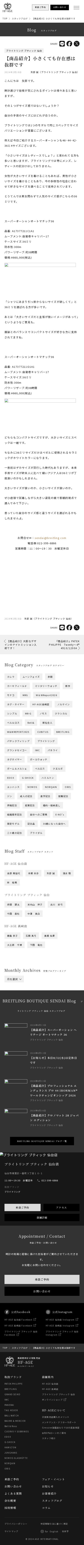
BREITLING (63, 731)
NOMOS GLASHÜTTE (16, 1457)
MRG (25, 695)
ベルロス (40, 768)
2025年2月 (13, 1001)
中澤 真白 (34, 913)
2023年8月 (13, 1017)
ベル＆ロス (13, 722)
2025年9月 (57, 993)
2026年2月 (13, 990)
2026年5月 (13, 988)
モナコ (11, 695)
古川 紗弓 (56, 904)
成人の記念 (26, 796)
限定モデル (13, 823)
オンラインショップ (52, 1399)
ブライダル (36, 832)
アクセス (61, 1207)
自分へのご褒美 (38, 814)
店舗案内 (48, 1377)
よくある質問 (13, 1493)
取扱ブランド (13, 1377)
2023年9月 (57, 1014)
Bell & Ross (10, 1426)
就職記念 (63, 796)
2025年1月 (33, 1001)
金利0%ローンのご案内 (54, 1432)
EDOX (10, 777)
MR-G (28, 713)
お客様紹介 (49, 1493)
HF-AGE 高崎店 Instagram (60, 1325)
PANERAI (9, 1404)
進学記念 (45, 796)
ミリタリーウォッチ (46, 686)
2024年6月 (54, 1006)
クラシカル (61, 713)
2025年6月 (54, 996)
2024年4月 (33, 1009)
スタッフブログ (20, 18)
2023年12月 (55, 1012)
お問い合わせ (42, 1291)
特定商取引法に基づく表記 (54, 1523)
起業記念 (30, 805)
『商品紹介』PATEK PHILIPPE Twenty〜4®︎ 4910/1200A (64, 644)
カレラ (11, 676)
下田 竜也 (36, 944)
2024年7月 (33, 1006)
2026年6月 (54, 985)
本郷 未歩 (33, 873)
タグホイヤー (14, 759)
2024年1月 (33, 1012)
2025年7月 (33, 996)
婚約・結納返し (51, 805)
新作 (67, 686)
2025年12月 (55, 990)
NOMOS (32, 787)
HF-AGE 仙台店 (50, 1383)
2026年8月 (13, 985)
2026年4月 (33, 988)
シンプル (12, 713)
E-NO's (59, 814)
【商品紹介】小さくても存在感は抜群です (53, 18)
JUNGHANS (10, 1452)
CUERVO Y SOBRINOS (16, 1431)
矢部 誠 (51, 873)
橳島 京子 (12, 935)
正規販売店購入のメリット (55, 1416)
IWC (37, 750)
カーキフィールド (17, 686)
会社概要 (10, 1501)
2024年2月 (13, 1012)
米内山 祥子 (35, 904)
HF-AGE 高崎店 (50, 1389)
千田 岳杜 (13, 913)
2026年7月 (33, 985)
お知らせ (48, 1486)
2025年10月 (36, 993)
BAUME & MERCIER (14, 1420)
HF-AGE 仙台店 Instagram (60, 1319)
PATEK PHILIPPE (13, 1383)
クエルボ (58, 768)
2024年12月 (55, 1001)
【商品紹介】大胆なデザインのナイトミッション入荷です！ (20, 644)
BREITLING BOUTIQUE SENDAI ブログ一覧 (42, 1141)
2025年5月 (13, 998)
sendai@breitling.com (50, 538)
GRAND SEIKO (12, 1394)
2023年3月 (54, 1020)
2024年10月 (36, 1004)
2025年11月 (14, 993)
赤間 (50, 676)
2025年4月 (33, 998)
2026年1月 (33, 990)
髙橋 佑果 (49, 935)
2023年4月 (33, 1020)
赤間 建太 (13, 904)
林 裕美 (12, 882)
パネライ (53, 750)
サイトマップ (11, 1531)
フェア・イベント (53, 1479)
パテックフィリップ (18, 741)
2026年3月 (54, 988)
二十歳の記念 (14, 832)
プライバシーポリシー (15, 1523)
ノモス (43, 713)
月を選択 (12, 979)
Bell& (31, 722)
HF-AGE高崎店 (40, 704)
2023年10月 (36, 1014)
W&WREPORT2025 (18, 731)
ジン (9, 796)
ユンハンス (13, 787)
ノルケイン (63, 704)
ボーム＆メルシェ (17, 768)
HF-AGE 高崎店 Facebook (18, 1325)
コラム (46, 1508)
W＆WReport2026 (46, 695)
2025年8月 (13, 996)
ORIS (68, 787)
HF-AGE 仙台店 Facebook (18, 1319)
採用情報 (10, 1508)
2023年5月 (13, 1020)
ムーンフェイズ (31, 676)
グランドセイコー (17, 750)
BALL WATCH (11, 1415)
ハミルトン (48, 777)
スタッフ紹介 (49, 1438)
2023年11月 (14, 1014)
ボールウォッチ (38, 759)
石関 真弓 (31, 935)
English (54, 1531)
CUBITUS (42, 731)
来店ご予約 (22, 1207)
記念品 (31, 823)
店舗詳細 (42, 1217)
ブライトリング (46, 741)
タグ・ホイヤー (15, 704)
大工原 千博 (14, 944)
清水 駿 (67, 873)
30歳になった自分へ (54, 823)
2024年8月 (13, 1006)
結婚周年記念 (14, 814)
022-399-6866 (49, 1180)
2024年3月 (54, 1009)
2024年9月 (57, 1004)
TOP (5, 18)
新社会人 (47, 722)
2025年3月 (54, 998)
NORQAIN (51, 787)
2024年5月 (13, 1009)
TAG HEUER (11, 1410)
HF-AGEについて (53, 1410)
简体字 (65, 1531)
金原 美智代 (13, 873)
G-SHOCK (28, 777)
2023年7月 (33, 1017)
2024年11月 (14, 1004)
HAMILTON (10, 1447)
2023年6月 (54, 1017)
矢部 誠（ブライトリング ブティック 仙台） (55, 72)
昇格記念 (12, 805)
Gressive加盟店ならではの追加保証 (61, 1427)
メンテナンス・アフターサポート (59, 1422)
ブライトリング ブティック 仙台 (24, 50)
